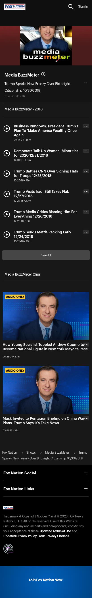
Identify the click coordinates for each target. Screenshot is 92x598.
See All (46, 255)
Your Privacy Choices (53, 536)
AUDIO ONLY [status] (15, 297)
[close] (86, 362)
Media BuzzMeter (21, 75)
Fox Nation (9, 452)
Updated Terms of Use (55, 531)
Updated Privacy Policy (20, 536)
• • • (86, 126)
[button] (71, 6)
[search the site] (71, 6)
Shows (31, 452)
